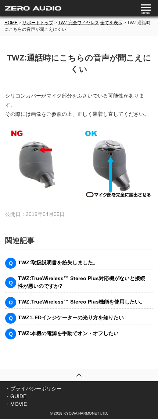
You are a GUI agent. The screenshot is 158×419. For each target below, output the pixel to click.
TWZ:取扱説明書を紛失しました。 (58, 262)
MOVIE (18, 404)
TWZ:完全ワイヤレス (78, 22)
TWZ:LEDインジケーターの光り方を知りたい (71, 317)
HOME (11, 22)
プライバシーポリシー (36, 389)
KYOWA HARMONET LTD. (86, 413)
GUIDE (18, 396)
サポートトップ (37, 22)
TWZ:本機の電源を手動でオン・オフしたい (68, 333)
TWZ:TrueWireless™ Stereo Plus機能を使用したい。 (81, 302)
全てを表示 (111, 22)
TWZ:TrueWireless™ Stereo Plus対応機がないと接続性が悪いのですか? (81, 282)
